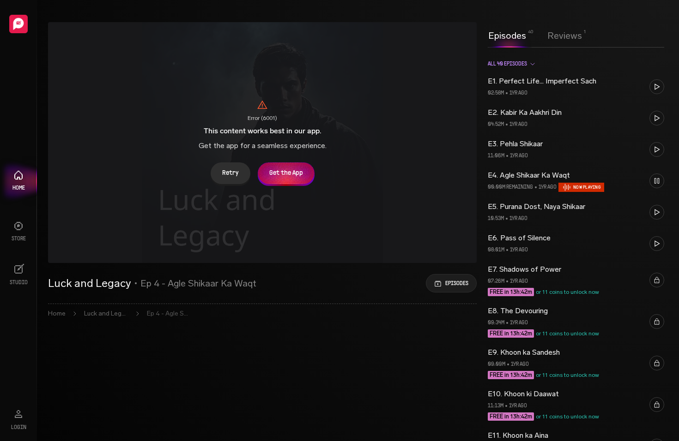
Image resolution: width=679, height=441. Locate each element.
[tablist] (535, 35)
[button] (576, 86)
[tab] (507, 34)
